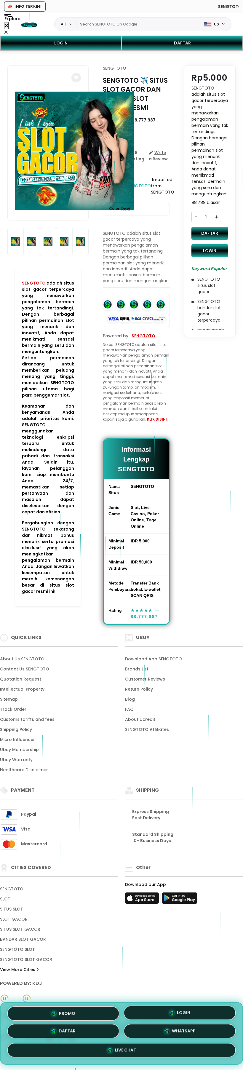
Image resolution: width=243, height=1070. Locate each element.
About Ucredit (140, 719)
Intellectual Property (22, 689)
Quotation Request (20, 679)
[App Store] (143, 899)
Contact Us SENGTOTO (24, 669)
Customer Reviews (145, 679)
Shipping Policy (16, 729)
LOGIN (61, 43)
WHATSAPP (184, 1032)
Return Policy (139, 689)
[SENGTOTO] (29, 24)
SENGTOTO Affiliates (147, 729)
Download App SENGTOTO (153, 659)
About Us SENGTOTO (22, 659)
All (63, 24)
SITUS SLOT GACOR (20, 929)
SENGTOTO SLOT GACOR (26, 959)
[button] (76, 77)
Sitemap (9, 699)
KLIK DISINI (157, 419)
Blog (130, 699)
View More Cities (18, 969)
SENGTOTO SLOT (17, 949)
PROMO (67, 1014)
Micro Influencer (17, 739)
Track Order (13, 709)
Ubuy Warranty (16, 760)
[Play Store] (179, 899)
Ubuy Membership (19, 750)
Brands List (136, 669)
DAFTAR (182, 43)
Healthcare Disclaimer (24, 770)
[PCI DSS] (4, 998)
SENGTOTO (34, 283)
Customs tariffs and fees (27, 719)
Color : (119, 209)
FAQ (129, 709)
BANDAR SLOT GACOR (23, 939)
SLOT (5, 899)
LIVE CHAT (125, 1050)
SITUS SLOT (11, 909)
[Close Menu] (6, 25)
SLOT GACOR (14, 919)
